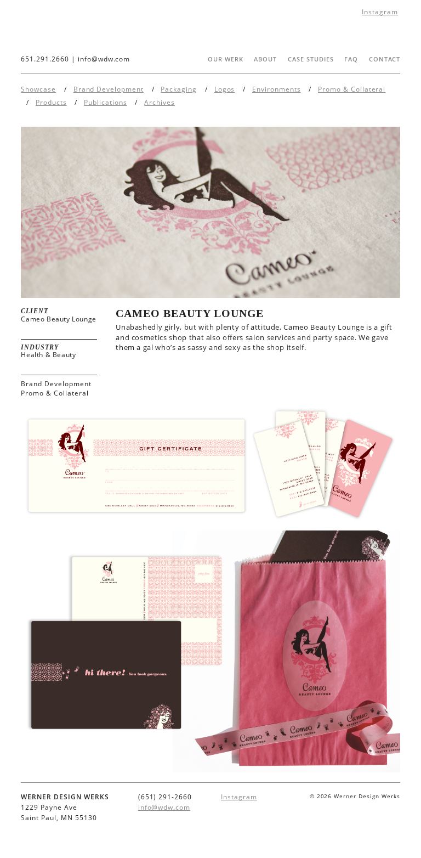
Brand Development (108, 89)
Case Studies (311, 59)
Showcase (38, 89)
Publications (105, 102)
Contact (384, 59)
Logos (224, 89)
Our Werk (225, 59)
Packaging (179, 89)
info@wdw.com (104, 59)
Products (51, 102)
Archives (159, 102)
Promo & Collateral (351, 89)
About (265, 59)
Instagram (380, 11)
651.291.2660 (45, 59)
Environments (276, 89)
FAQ (351, 59)
